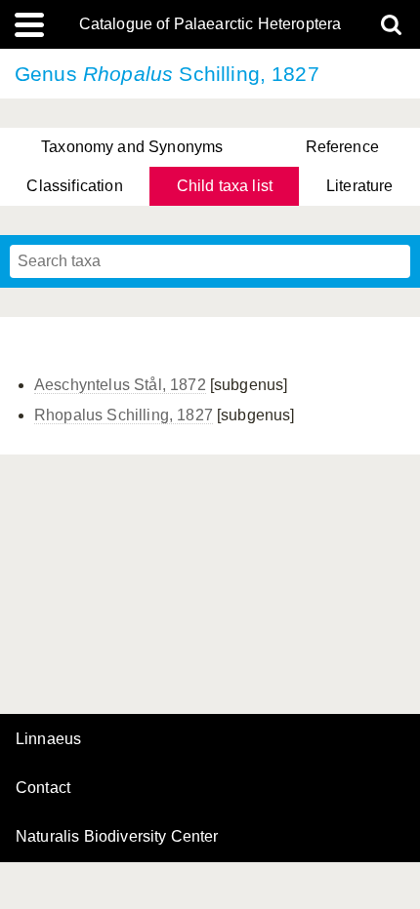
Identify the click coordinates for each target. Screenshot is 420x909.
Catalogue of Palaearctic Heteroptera (210, 24)
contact (43, 787)
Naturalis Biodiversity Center (117, 837)
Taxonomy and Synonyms (132, 146)
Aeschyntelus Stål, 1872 (120, 384)
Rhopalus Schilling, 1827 (123, 415)
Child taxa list (225, 186)
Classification (74, 186)
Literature (360, 186)
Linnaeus (48, 739)
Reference (342, 146)
